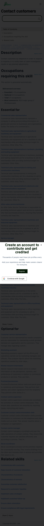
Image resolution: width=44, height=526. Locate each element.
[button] (41, 245)
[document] (22, 263)
